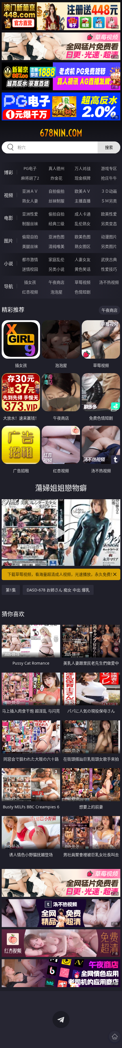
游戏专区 (109, 168)
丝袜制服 (56, 201)
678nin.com (61, 133)
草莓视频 (83, 282)
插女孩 (30, 282)
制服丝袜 (30, 223)
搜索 (109, 147)
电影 (8, 218)
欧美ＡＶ (83, 191)
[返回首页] (114, 1036)
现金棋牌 (83, 178)
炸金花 (56, 178)
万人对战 (83, 168)
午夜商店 (56, 282)
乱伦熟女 (83, 223)
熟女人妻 (30, 201)
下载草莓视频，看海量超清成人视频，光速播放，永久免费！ (61, 574)
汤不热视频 (109, 282)
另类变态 (109, 223)
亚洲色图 (56, 236)
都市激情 (30, 259)
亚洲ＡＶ (30, 191)
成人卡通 (83, 214)
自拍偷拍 (56, 191)
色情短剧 (83, 292)
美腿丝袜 (30, 246)
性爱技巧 (109, 269)
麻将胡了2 (30, 178)
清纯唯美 (56, 246)
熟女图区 (83, 246)
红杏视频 (30, 292)
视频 (8, 195)
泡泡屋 (56, 292)
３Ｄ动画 (109, 191)
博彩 (8, 172)
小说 (8, 263)
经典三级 (56, 223)
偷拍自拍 (56, 214)
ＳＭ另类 (109, 201)
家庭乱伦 (56, 259)
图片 (8, 241)
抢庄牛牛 (109, 178)
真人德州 (56, 168)
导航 (8, 286)
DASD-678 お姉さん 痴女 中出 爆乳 (58, 590)
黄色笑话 (83, 269)
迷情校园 (30, 269)
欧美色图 (83, 236)
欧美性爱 (109, 214)
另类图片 (109, 246)
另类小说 (56, 269)
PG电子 (30, 168)
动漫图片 (109, 236)
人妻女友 (83, 259)
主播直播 (83, 201)
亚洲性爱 (30, 214)
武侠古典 (109, 259)
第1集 (11, 590)
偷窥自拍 (30, 236)
